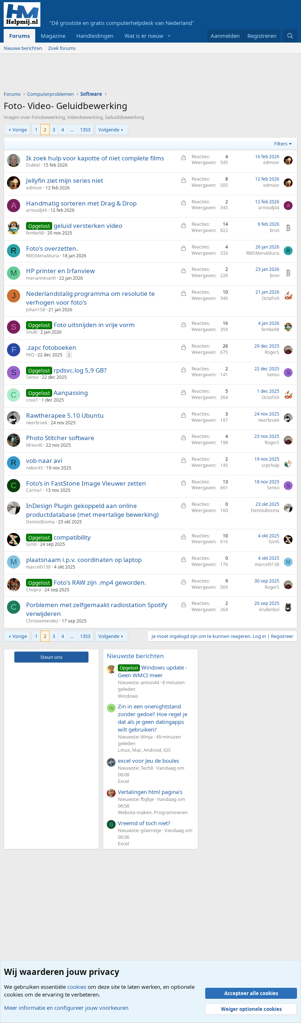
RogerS (272, 352)
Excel (123, 781)
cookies (76, 986)
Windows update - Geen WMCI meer (152, 671)
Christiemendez (42, 621)
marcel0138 (38, 567)
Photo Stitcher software (60, 437)
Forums (19, 35)
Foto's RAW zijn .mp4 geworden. (100, 582)
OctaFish (270, 298)
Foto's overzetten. (52, 248)
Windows (128, 696)
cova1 (32, 400)
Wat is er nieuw (143, 35)
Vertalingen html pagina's (150, 791)
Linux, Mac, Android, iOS (144, 750)
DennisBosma (40, 522)
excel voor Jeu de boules (148, 760)
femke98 (35, 233)
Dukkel (33, 165)
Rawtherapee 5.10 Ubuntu (65, 415)
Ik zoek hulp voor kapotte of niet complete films (95, 158)
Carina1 (34, 490)
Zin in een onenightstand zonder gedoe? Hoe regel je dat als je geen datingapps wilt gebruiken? (152, 718)
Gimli (31, 544)
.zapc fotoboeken (51, 347)
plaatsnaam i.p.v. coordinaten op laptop (84, 559)
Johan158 (35, 309)
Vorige (19, 129)
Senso (32, 377)
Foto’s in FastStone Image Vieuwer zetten (86, 483)
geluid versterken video (88, 225)
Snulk (31, 332)
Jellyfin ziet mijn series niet (64, 180)
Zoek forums (62, 48)
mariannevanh (41, 278)
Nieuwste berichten (135, 656)
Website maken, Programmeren (153, 812)
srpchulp (270, 465)
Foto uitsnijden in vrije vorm (94, 324)
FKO (30, 355)
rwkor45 (34, 468)
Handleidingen (94, 35)
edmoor (271, 162)
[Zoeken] (290, 36)
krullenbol (269, 609)
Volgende (108, 129)
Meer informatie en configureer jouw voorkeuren (66, 1007)
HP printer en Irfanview (60, 270)
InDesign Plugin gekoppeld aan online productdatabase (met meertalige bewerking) (92, 510)
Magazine (53, 35)
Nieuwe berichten (23, 48)
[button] (169, 36)
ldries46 (34, 445)
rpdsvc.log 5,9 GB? (80, 370)
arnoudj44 (36, 210)
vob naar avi (44, 460)
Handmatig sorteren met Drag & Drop (81, 203)
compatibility (72, 537)
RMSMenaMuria (42, 256)
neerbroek (36, 423)
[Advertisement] (137, 74)
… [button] (72, 129)
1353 (85, 129)
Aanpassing (71, 392)
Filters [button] (280, 143)
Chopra (33, 590)
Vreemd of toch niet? (144, 823)
